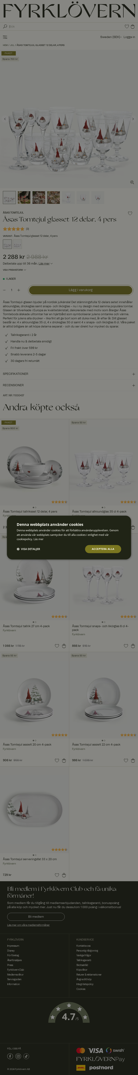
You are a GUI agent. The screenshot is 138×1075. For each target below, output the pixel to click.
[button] (28, 549)
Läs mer (38, 539)
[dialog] (69, 537)
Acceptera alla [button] (103, 549)
